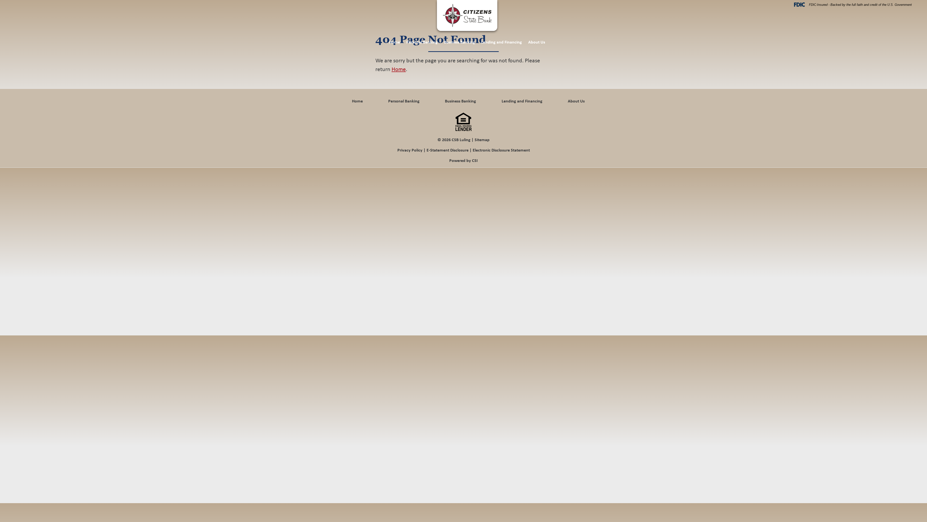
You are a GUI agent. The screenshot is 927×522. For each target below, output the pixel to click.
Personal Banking (422, 42)
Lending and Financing (501, 42)
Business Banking (459, 42)
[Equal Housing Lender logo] (463, 121)
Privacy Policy (409, 150)
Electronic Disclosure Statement (501, 150)
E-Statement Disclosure (448, 150)
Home (394, 42)
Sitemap (482, 140)
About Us (536, 42)
